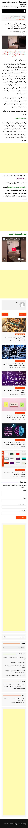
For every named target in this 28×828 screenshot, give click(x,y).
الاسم (24, 498)
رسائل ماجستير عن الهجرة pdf (18, 662)
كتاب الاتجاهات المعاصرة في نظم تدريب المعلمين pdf (14, 658)
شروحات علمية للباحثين (20, 32)
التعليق (24, 490)
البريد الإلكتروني (22, 504)
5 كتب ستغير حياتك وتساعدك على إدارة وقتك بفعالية (15, 666)
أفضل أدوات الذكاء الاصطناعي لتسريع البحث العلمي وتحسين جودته (15, 671)
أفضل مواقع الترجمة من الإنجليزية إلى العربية (15, 675)
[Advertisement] (14, 158)
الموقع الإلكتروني (22, 510)
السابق (21, 314)
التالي (6, 314)
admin (23, 31)
